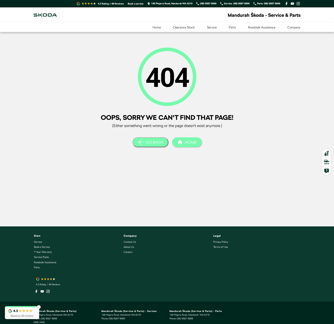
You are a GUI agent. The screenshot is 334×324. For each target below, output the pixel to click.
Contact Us (130, 241)
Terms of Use (220, 246)
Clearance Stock (184, 27)
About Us (129, 246)
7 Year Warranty (43, 252)
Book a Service (42, 246)
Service (212, 27)
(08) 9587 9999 (49, 318)
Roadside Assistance (261, 27)
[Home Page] (45, 15)
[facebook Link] (286, 3)
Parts (232, 27)
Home (156, 27)
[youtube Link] (292, 3)
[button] (22, 312)
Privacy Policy (220, 241)
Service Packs (41, 257)
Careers (128, 252)
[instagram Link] (298, 3)
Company (293, 27)
